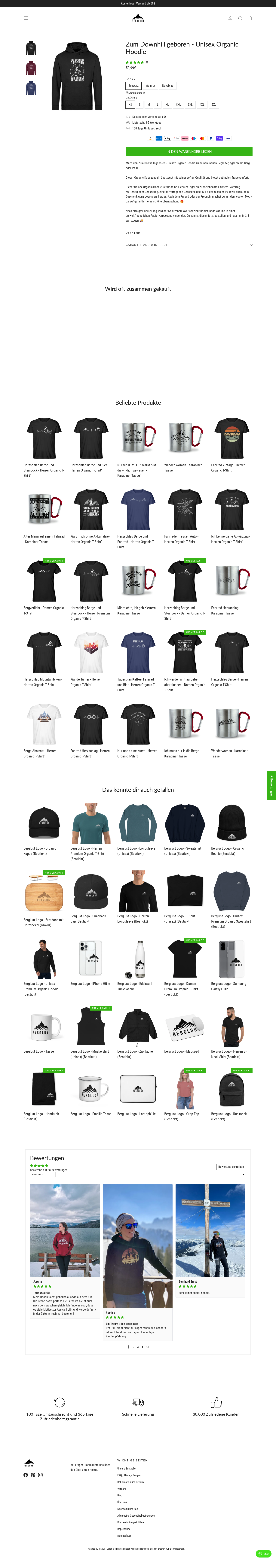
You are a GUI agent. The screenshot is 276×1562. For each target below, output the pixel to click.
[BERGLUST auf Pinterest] (33, 1474)
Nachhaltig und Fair (127, 1509)
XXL (178, 104)
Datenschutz (124, 1535)
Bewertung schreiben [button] (231, 1167)
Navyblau (167, 85)
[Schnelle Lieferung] (138, 1402)
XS (130, 104)
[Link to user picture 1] (65, 1230)
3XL (190, 104)
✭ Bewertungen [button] (272, 785)
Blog (119, 1495)
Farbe (131, 78)
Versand (133, 233)
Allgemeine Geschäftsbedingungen (136, 1515)
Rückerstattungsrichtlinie (130, 1522)
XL (167, 104)
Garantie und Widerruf (147, 244)
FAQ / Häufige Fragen (128, 1475)
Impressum (123, 1529)
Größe (132, 97)
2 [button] (133, 1347)
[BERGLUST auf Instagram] (40, 1474)
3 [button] (138, 1347)
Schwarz (134, 85)
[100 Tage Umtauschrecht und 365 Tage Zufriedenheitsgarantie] (59, 1402)
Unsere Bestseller (126, 1468)
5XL (214, 104)
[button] (135, 62)
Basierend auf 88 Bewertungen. (49, 1170)
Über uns (122, 1502)
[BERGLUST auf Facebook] (25, 1474)
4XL (202, 104)
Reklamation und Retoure (131, 1482)
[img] (65, 1286)
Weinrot (150, 85)
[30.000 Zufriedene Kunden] (216, 1402)
